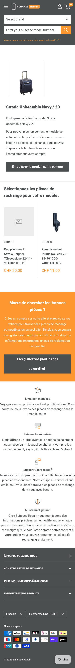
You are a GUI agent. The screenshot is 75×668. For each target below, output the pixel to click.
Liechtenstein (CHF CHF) (43, 613)
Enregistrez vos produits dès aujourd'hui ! (37, 364)
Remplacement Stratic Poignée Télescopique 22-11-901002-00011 (18, 256)
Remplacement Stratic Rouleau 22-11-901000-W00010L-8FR (55, 256)
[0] (67, 6)
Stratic (9, 241)
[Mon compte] (60, 6)
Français (11, 613)
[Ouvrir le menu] (6, 6)
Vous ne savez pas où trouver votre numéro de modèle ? (31, 40)
